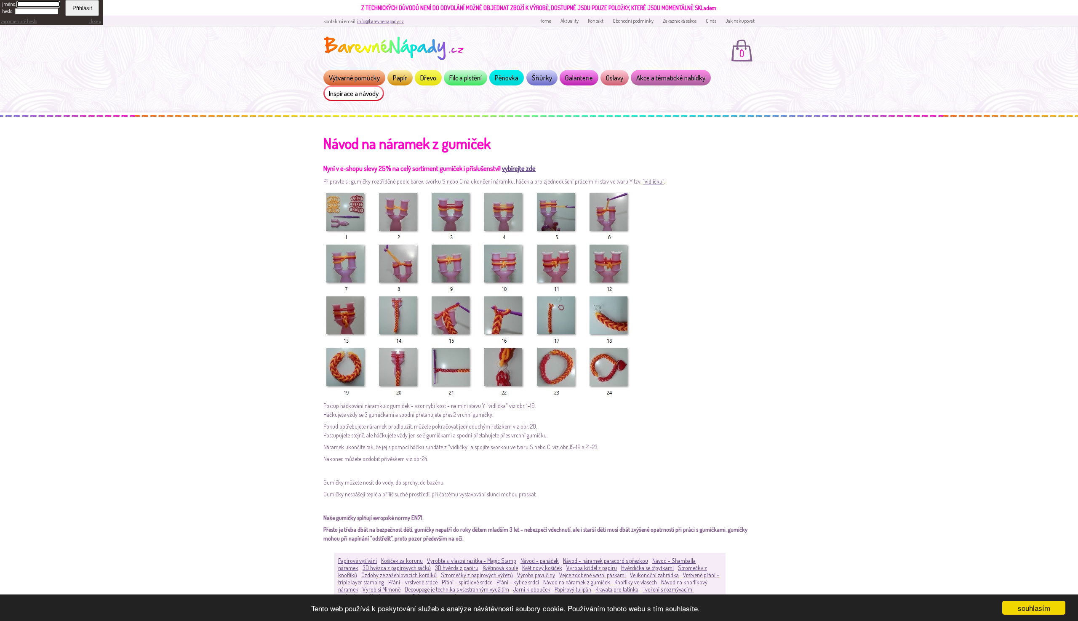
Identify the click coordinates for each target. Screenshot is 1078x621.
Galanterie (579, 77)
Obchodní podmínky (633, 21)
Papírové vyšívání (357, 560)
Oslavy (614, 77)
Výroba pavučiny (536, 574)
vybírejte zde (519, 168)
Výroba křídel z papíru (591, 567)
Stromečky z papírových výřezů (477, 574)
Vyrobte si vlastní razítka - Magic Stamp (471, 560)
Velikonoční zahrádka (654, 574)
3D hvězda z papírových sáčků (397, 567)
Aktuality (569, 21)
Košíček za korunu (402, 560)
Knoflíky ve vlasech (635, 582)
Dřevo (428, 77)
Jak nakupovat (740, 21)
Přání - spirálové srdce (467, 582)
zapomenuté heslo (19, 21)
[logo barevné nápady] (396, 49)
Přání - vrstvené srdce (413, 582)
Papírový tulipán (573, 589)
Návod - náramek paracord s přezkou (605, 560)
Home (545, 21)
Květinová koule (500, 567)
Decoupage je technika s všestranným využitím (457, 589)
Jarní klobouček (531, 589)
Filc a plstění (465, 77)
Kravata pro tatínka (616, 589)
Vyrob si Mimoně (381, 589)
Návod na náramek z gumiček (576, 582)
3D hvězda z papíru (456, 567)
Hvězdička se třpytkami (647, 567)
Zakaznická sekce (679, 21)
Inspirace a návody (354, 93)
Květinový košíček (542, 567)
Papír (400, 77)
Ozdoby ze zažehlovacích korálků (399, 574)
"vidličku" (653, 181)
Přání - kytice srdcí (517, 582)
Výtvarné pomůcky (354, 77)
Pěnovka (506, 77)
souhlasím (1034, 607)
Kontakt (595, 21)
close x (95, 21)
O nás (711, 21)
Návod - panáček (539, 560)
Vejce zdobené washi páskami (592, 574)
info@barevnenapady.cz (380, 21)
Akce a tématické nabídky (670, 77)
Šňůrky (542, 77)
